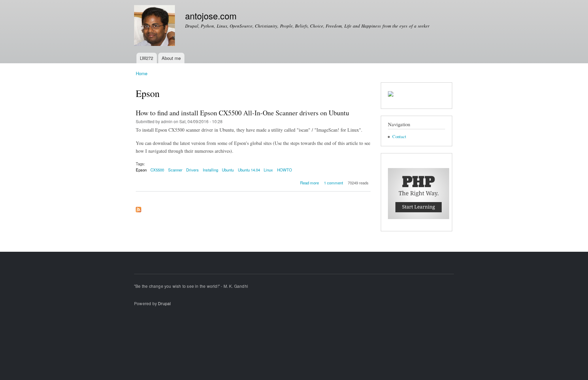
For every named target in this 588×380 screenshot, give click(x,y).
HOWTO (284, 169)
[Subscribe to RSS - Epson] (138, 208)
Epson (141, 169)
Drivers (192, 169)
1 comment (333, 182)
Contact (399, 136)
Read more (309, 182)
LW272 (146, 58)
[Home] (155, 26)
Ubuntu (228, 169)
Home (141, 73)
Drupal (164, 303)
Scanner (175, 169)
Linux (268, 169)
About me (171, 58)
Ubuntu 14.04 (249, 169)
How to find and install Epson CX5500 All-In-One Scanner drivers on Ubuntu (242, 112)
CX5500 (157, 169)
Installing (210, 169)
